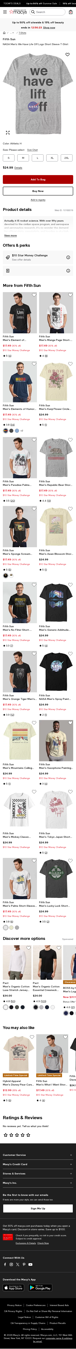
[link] (20, 346)
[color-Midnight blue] (23, 1007)
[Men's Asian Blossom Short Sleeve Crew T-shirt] (56, 526)
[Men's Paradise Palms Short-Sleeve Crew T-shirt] (20, 457)
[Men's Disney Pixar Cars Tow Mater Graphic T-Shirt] (19, 1053)
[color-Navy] (47, 1007)
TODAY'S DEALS (12, 3)
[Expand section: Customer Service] (38, 1155)
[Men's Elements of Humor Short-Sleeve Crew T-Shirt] (20, 381)
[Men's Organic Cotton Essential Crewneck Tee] (47, 962)
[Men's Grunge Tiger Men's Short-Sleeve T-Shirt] (20, 671)
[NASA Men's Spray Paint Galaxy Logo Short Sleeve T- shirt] (56, 671)
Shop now (49, 27)
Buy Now (38, 190)
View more (10, 235)
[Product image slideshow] (38, 94)
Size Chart (32, 150)
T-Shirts (22, 33)
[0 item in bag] (70, 11)
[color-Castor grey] (17, 1007)
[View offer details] (38, 257)
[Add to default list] (34, 295)
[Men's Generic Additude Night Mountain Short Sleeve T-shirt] (56, 602)
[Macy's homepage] (4, 32)
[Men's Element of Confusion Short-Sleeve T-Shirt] (20, 312)
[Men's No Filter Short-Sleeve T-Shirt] (20, 602)
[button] (12, 32)
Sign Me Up (38, 1208)
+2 (22, 430)
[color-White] (11, 576)
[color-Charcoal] (11, 431)
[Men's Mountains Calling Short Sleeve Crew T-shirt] (20, 740)
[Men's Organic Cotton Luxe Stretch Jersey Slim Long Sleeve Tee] (17, 962)
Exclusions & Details (26, 1243)
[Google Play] (40, 1287)
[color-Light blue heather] (17, 431)
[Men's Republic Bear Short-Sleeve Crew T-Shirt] (56, 457)
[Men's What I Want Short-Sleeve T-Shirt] (52, 1053)
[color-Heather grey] (41, 1007)
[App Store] (13, 1287)
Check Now (43, 1243)
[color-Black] (6, 576)
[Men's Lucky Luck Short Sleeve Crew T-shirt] (56, 878)
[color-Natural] (11, 927)
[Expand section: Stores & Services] (38, 1173)
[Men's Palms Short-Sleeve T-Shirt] (20, 878)
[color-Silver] (17, 927)
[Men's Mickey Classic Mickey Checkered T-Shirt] (20, 809)
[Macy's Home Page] (18, 11)
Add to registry (38, 200)
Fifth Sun (9, 39)
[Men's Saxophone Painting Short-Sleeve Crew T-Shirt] (56, 740)
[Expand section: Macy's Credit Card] (38, 1164)
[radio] (5, 431)
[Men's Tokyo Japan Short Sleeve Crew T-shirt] (56, 809)
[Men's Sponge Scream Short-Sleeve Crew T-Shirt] (20, 526)
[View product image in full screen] (8, 133)
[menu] (5, 12)
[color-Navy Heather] (6, 431)
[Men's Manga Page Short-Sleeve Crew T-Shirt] (56, 312)
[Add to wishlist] (67, 54)
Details (18, 167)
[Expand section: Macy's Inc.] (38, 1182)
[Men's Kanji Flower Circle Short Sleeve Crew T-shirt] (56, 381)
